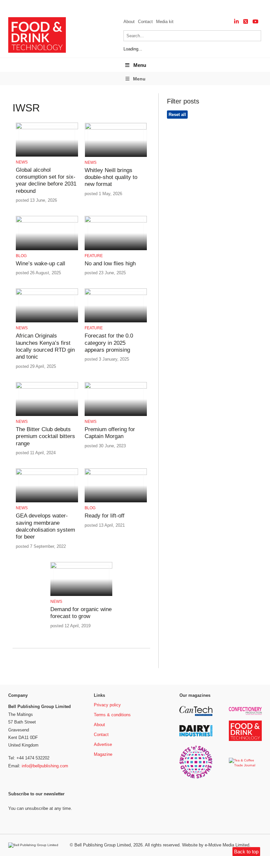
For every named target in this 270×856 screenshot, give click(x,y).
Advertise (103, 744)
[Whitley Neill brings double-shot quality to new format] (116, 128)
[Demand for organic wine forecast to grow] (81, 567)
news (22, 162)
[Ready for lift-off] (116, 474)
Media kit (165, 21)
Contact (145, 21)
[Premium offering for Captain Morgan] (116, 387)
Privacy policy (107, 704)
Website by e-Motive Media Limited (215, 844)
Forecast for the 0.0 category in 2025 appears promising (109, 343)
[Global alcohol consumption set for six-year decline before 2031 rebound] (47, 128)
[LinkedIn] (236, 21)
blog (21, 255)
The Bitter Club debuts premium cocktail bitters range (45, 436)
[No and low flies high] (116, 221)
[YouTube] (255, 21)
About (129, 21)
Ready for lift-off (104, 516)
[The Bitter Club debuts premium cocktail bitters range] (47, 387)
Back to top (246, 851)
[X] (245, 21)
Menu (139, 65)
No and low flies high (110, 263)
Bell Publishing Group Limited (102, 844)
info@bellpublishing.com (45, 765)
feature (94, 255)
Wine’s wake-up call (40, 263)
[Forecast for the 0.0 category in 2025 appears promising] (116, 294)
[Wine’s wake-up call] (47, 221)
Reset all (177, 114)
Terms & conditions (112, 714)
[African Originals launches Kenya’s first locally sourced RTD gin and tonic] (47, 294)
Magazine (103, 754)
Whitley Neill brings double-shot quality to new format (111, 177)
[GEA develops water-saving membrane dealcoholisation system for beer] (47, 474)
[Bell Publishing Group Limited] (35, 845)
